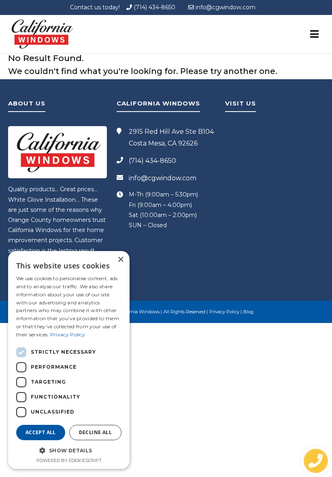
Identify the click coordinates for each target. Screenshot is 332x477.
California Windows (138, 311)
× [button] (120, 260)
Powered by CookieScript (69, 460)
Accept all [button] (41, 432)
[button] (68, 450)
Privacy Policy (224, 311)
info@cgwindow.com (224, 7)
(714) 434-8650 (153, 7)
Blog (248, 311)
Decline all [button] (95, 432)
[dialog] (69, 360)
